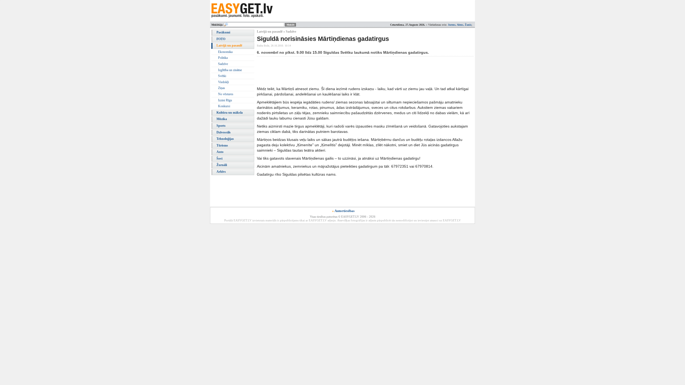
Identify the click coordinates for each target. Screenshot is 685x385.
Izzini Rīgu (225, 100)
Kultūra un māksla (229, 112)
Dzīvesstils (223, 132)
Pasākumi (223, 32)
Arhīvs (221, 172)
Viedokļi (223, 82)
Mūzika (221, 119)
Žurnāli (221, 165)
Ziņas (221, 88)
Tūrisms (222, 145)
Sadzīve (223, 64)
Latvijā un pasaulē (229, 45)
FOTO (220, 39)
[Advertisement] (354, 71)
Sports (221, 126)
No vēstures (225, 94)
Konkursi (224, 106)
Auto (219, 152)
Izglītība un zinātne (230, 70)
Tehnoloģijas (225, 139)
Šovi (219, 158)
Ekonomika (225, 52)
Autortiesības (344, 211)
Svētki (222, 76)
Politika (223, 58)
